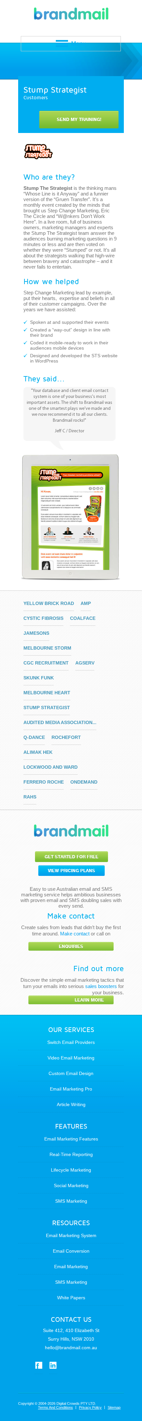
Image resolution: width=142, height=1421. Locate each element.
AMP (86, 603)
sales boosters (101, 986)
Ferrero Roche (43, 782)
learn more (89, 1000)
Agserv (84, 663)
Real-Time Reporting (71, 1154)
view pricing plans (71, 870)
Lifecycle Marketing (71, 1170)
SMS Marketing (71, 1201)
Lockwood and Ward (50, 767)
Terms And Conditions (55, 1407)
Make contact (74, 933)
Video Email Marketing (71, 1057)
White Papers (71, 1297)
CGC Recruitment (46, 663)
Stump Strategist (46, 707)
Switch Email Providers (71, 1042)
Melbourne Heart (46, 692)
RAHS (29, 796)
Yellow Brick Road (48, 603)
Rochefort (66, 737)
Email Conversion (71, 1251)
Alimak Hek (38, 752)
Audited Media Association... (59, 722)
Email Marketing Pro (71, 1089)
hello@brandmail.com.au (71, 1347)
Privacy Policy (90, 1407)
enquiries (71, 946)
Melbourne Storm (47, 648)
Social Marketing (71, 1185)
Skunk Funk (38, 677)
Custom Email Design (71, 1073)
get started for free (71, 856)
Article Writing (71, 1104)
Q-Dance (34, 737)
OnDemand (83, 782)
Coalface (82, 618)
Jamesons (36, 633)
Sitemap (114, 1407)
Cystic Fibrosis (43, 618)
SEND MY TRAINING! (79, 119)
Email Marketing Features (71, 1138)
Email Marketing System (71, 1235)
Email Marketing (71, 1266)
